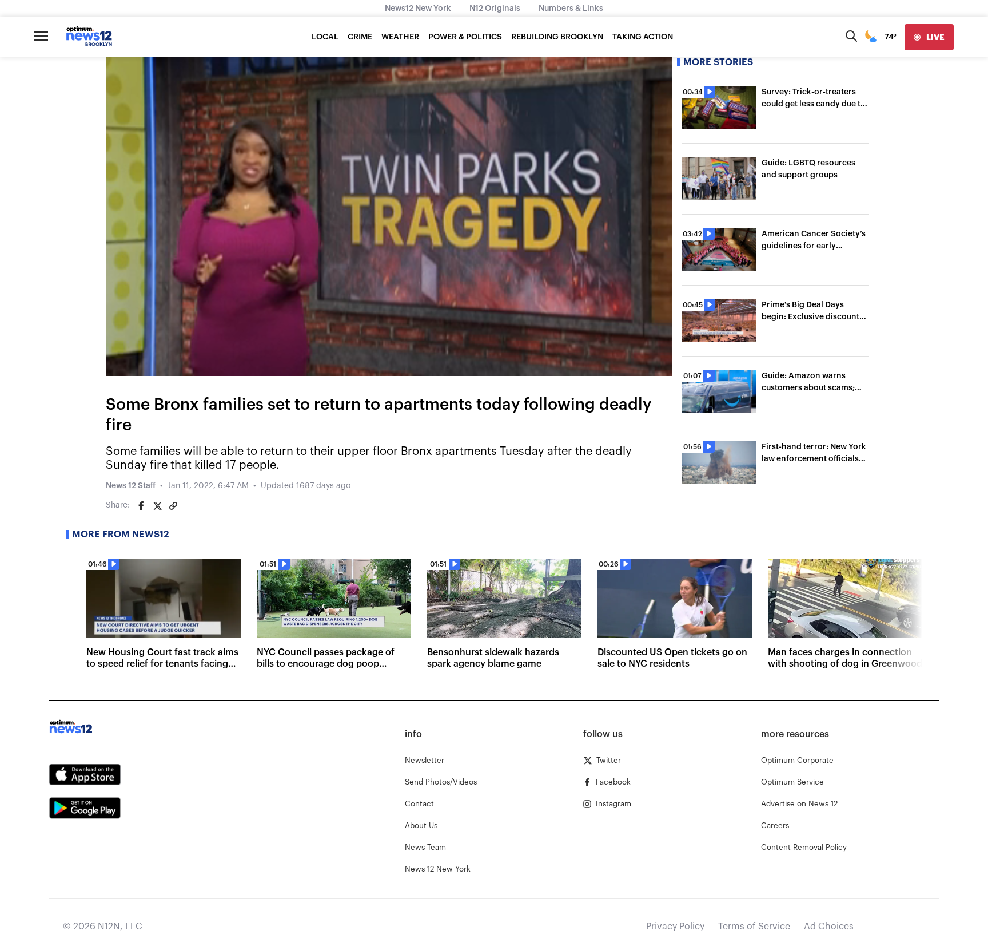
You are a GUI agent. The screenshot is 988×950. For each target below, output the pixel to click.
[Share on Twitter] (157, 505)
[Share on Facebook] (141, 505)
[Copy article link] (173, 505)
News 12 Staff (131, 486)
